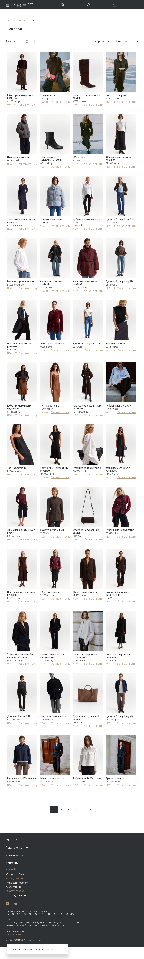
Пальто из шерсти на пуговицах (85, 655)
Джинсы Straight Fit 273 (86, 343)
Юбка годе (79, 157)
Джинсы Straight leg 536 (120, 281)
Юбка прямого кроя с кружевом (19, 407)
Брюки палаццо (115, 778)
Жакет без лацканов (52, 343)
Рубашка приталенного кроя (86, 220)
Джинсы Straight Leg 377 (120, 219)
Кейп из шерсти (49, 95)
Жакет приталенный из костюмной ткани (20, 655)
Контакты (12, 863)
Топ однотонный (115, 343)
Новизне (122, 41)
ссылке (50, 949)
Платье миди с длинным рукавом (87, 407)
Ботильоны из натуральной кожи (51, 158)
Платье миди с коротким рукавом (54, 469)
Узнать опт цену (27, 104)
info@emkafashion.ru (16, 869)
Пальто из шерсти (116, 95)
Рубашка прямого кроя (20, 281)
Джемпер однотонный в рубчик (21, 531)
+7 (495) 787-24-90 (15, 878)
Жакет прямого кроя (85, 592)
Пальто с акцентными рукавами (19, 345)
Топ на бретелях (49, 405)
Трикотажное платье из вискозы (21, 220)
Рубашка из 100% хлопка (87, 467)
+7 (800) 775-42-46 (15, 891)
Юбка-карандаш (49, 592)
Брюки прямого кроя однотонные (118, 593)
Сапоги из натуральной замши (86, 96)
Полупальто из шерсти (53, 716)
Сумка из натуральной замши (86, 531)
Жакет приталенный (52, 530)
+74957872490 (13, 934)
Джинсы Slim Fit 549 (18, 716)
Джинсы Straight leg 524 (120, 716)
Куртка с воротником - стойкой (53, 283)
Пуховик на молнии (18, 157)
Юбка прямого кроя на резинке (20, 96)
